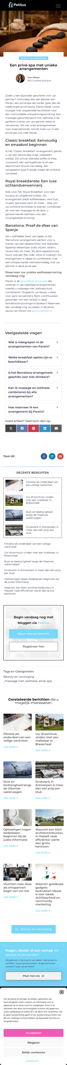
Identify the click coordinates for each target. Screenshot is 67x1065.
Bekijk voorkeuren (33, 1052)
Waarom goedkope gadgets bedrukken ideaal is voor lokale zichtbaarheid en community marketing (49, 894)
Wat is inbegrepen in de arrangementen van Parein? (33, 344)
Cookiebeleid (31, 1060)
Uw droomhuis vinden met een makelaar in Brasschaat (40, 500)
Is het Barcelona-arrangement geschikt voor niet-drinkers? (33, 375)
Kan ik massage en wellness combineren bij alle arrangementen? (33, 392)
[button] (61, 992)
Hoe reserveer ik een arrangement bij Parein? (33, 409)
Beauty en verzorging (33, 58)
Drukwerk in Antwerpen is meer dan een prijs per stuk (42, 530)
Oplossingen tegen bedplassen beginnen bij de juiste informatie (31, 580)
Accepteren (33, 1033)
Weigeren (33, 1042)
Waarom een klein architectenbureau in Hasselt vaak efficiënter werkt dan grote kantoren (29, 590)
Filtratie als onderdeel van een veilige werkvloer (42, 483)
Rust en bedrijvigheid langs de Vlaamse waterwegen (39, 514)
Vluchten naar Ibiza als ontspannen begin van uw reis (17, 887)
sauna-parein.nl (42, 310)
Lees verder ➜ (10, 746)
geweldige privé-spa (34, 281)
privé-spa (45, 681)
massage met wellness (21, 681)
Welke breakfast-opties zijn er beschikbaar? (33, 359)
